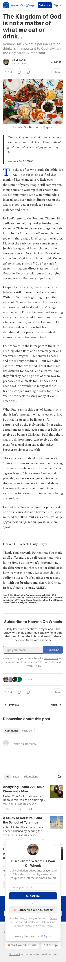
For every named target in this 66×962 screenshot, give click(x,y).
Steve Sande (19, 60)
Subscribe (45, 5)
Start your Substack (23, 945)
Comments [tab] (11, 730)
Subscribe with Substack (36, 910)
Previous (14, 705)
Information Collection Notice (40, 662)
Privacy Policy (44, 925)
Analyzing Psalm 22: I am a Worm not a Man (23, 789)
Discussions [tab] (31, 776)
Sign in (58, 5)
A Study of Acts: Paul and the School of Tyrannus (22, 820)
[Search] (59, 776)
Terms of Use (51, 658)
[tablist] (19, 730)
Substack (14, 954)
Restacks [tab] (27, 730)
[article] (33, 798)
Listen (58, 61)
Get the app (51, 945)
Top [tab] (7, 776)
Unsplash (48, 127)
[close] (55, 845)
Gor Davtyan (31, 127)
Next (54, 705)
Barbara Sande (27, 804)
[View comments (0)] (19, 72)
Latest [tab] (17, 776)
